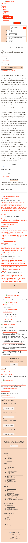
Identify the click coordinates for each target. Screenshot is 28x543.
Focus (8, 468)
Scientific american (11, 508)
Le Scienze (9, 511)
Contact (8, 490)
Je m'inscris (14, 364)
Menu (4, 9)
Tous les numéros (9, 408)
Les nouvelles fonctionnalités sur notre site (15, 500)
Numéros (9, 457)
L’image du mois (10, 467)
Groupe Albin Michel (9, 513)
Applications (9, 458)
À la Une (3, 368)
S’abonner (8, 17)
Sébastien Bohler (4, 56)
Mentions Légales (10, 493)
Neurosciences (4, 43)
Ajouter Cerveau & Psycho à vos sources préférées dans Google (12, 68)
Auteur (14, 164)
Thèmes (8, 483)
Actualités (9, 466)
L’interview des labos (11, 481)
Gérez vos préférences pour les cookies (15, 497)
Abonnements (10, 455)
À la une (8, 469)
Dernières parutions (7, 400)
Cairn (8, 524)
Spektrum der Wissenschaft (12, 509)
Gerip (8, 517)
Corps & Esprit (10, 476)
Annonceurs (9, 498)
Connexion (6, 20)
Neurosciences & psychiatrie (15, 37)
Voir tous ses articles (5, 176)
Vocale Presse (10, 525)
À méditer (9, 473)
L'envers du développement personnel (15, 475)
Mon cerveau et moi (11, 477)
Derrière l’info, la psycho (12, 471)
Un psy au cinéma (10, 472)
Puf (7, 518)
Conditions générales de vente (13, 494)
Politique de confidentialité (12, 495)
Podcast (11, 41)
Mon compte (9, 461)
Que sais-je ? (9, 519)
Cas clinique (9, 480)
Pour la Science (10, 505)
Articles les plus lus (7, 327)
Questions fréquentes (11, 489)
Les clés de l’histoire (11, 479)
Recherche (6, 15)
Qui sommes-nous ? (11, 491)
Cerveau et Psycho (11, 507)
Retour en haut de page (5, 395)
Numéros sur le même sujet (10, 292)
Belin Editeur (9, 515)
